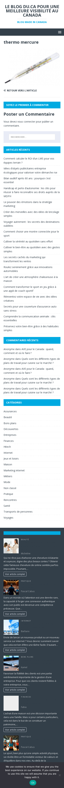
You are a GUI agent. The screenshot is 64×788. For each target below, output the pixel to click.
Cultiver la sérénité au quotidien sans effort (28, 241)
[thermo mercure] (32, 83)
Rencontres (10, 500)
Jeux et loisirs (11, 458)
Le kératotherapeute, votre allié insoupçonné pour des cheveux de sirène (40, 546)
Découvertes (11, 429)
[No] (59, 775)
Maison (8, 464)
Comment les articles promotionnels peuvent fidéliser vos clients (40, 661)
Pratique (8, 494)
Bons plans (10, 423)
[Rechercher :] (32, 137)
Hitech (7, 446)
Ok (32, 782)
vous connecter (26, 121)
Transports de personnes (18, 511)
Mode (7, 482)
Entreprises (10, 435)
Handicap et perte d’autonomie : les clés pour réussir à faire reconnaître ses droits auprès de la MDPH (32, 192)
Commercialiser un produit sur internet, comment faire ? (37, 625)
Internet (8, 452)
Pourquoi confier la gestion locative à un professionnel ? (40, 701)
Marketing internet (14, 470)
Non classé (10, 488)
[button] (59, 31)
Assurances (10, 411)
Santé (7, 505)
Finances (9, 441)
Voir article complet (15, 574)
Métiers (8, 476)
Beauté (8, 417)
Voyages (8, 517)
